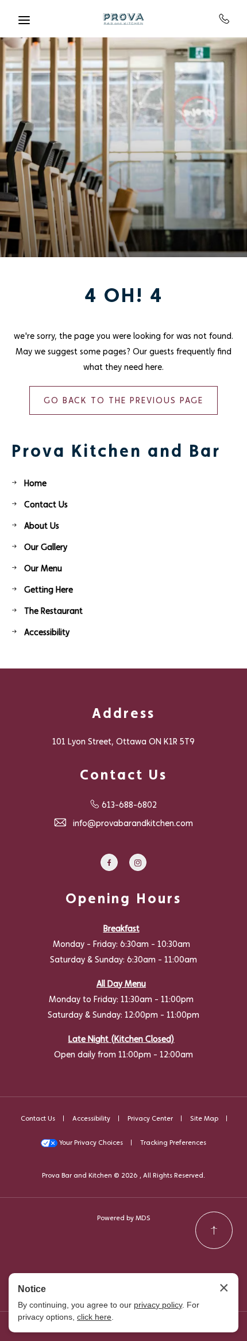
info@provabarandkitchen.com (133, 823)
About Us (41, 525)
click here (94, 1316)
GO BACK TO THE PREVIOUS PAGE (123, 400)
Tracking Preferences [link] (173, 1142)
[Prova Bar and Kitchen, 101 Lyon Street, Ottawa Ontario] (123, 19)
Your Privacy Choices (90, 1142)
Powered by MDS (123, 1218)
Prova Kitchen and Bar (116, 450)
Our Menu (43, 568)
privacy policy (158, 1304)
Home (35, 483)
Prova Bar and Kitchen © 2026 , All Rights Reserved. (123, 1175)
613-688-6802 (224, 18)
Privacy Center (150, 1118)
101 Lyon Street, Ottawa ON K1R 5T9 (123, 741)
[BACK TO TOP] (214, 1230)
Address (123, 713)
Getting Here (48, 589)
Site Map (204, 1118)
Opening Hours (123, 898)
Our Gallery (45, 547)
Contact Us (46, 504)
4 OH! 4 (123, 295)
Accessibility (47, 632)
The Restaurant (53, 611)
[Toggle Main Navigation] (24, 20)
